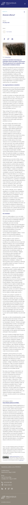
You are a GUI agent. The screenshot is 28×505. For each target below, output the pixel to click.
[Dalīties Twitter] (8, 39)
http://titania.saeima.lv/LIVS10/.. (11, 402)
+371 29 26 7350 (8, 482)
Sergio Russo (8, 57)
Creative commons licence (14, 456)
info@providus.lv (8, 485)
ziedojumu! (21, 460)
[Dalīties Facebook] (4, 39)
